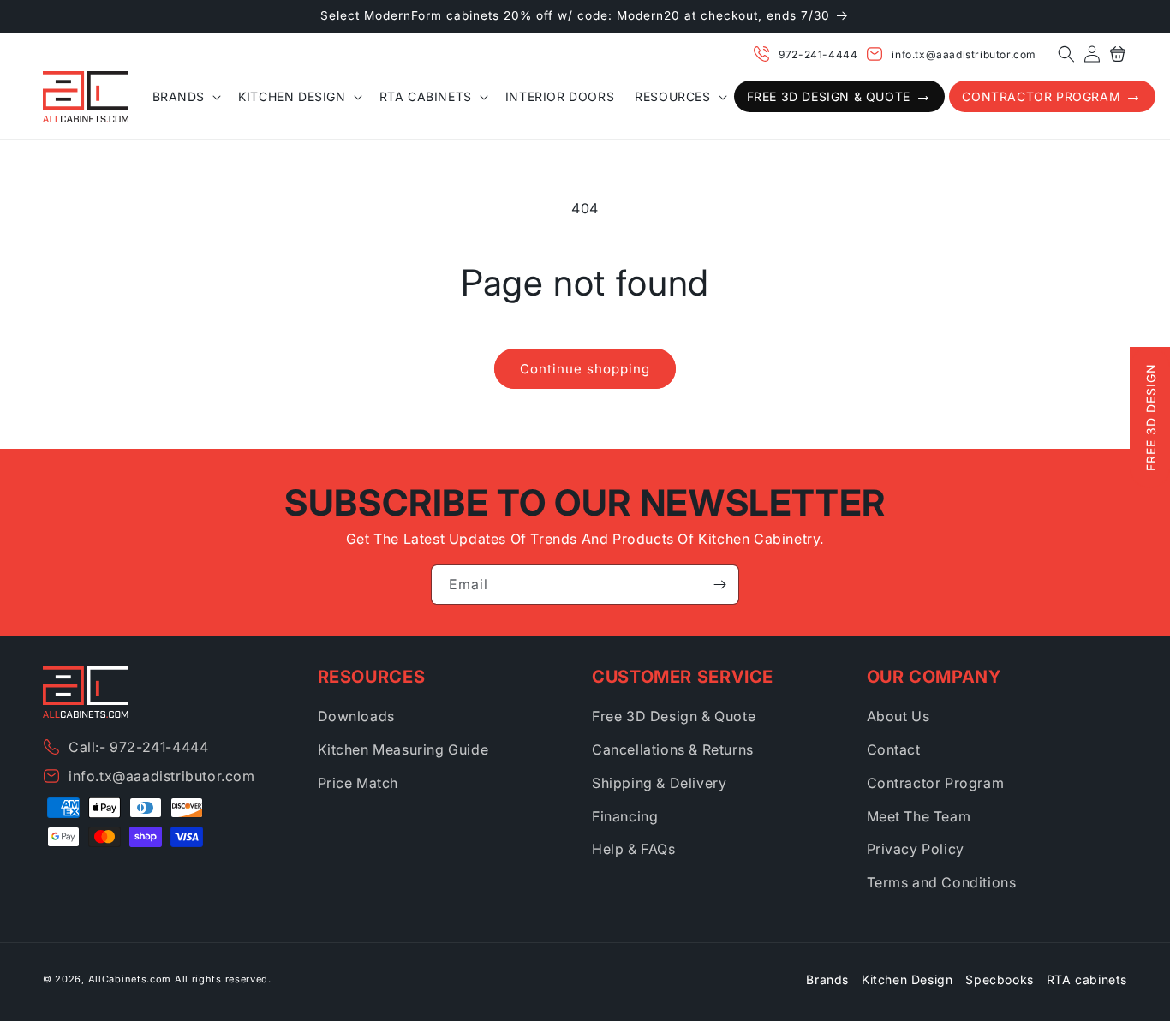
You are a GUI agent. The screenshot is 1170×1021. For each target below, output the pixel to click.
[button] (1066, 54)
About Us (898, 716)
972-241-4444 (818, 54)
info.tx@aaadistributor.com (964, 54)
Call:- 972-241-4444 (138, 746)
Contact (894, 749)
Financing (625, 816)
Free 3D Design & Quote (673, 716)
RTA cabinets (1087, 979)
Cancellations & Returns (673, 749)
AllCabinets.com (130, 979)
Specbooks (999, 979)
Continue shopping (585, 369)
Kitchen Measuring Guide (403, 749)
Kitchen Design (907, 979)
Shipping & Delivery (659, 782)
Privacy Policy (915, 848)
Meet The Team (919, 816)
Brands (827, 979)
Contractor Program (936, 782)
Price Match (358, 782)
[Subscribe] (719, 584)
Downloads (356, 716)
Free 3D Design (1150, 417)
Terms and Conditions (942, 882)
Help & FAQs (634, 848)
